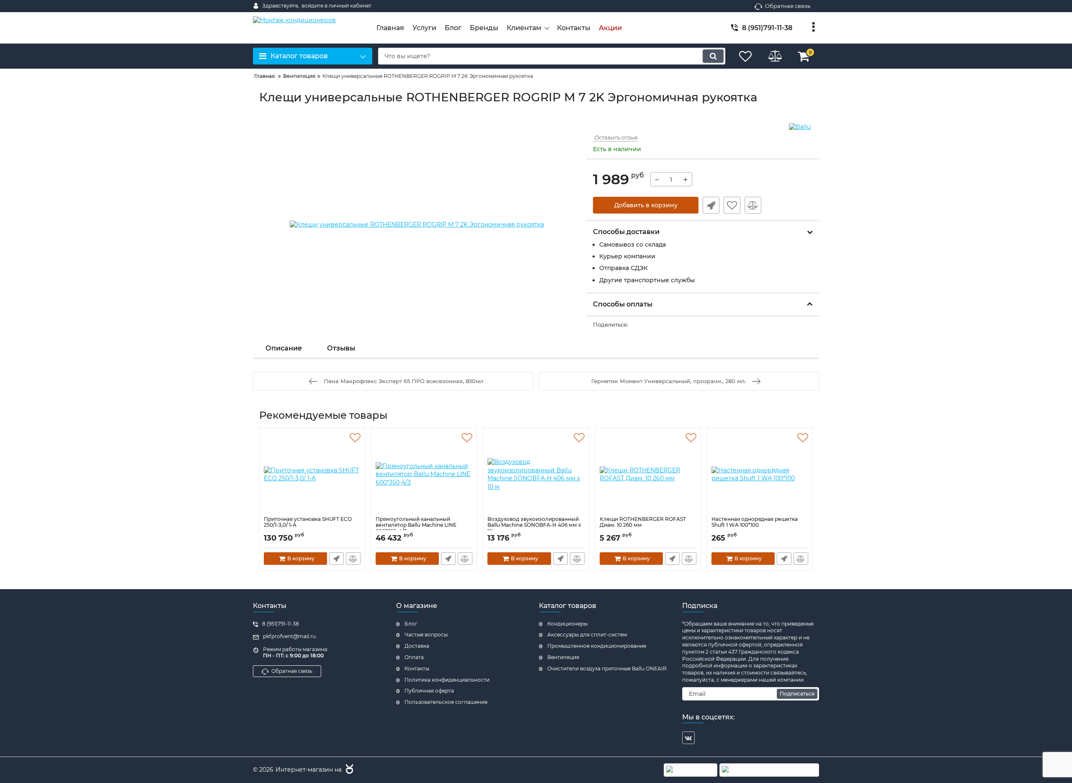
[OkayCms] (348, 770)
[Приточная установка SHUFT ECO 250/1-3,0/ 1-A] (312, 474)
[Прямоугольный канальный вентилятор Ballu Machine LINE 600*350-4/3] (424, 474)
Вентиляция (563, 657)
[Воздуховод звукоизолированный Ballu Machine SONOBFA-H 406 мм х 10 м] (535, 474)
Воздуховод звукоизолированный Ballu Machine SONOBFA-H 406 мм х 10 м (534, 525)
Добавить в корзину (646, 205)
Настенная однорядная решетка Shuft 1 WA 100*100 (754, 522)
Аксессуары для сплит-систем (587, 634)
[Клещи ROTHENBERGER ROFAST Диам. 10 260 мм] (648, 474)
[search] (713, 56)
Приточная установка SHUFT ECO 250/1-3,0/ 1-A (308, 522)
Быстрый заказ (711, 205)
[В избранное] (732, 205)
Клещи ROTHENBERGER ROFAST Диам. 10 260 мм (643, 522)
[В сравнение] (753, 205)
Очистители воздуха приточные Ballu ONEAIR (607, 668)
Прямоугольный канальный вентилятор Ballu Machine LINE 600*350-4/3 (416, 525)
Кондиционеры (567, 624)
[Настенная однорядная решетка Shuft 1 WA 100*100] (759, 474)
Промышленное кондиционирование (596, 646)
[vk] (688, 737)
